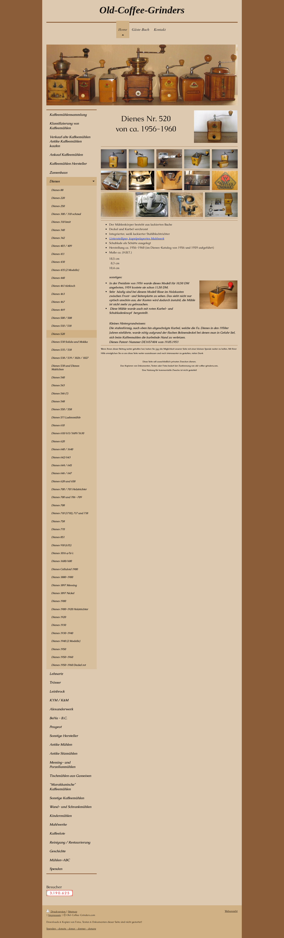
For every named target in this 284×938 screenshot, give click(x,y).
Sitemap (72, 911)
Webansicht (231, 911)
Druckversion (58, 911)
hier (157, 349)
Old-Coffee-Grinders (142, 9)
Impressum (54, 915)
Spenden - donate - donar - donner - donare (71, 928)
